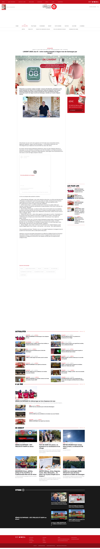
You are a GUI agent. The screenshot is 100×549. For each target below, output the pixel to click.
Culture (30, 542)
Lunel (53, 1)
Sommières (60, 1)
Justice (44, 540)
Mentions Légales (41, 545)
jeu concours (54, 268)
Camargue (39, 1)
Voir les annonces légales (59, 29)
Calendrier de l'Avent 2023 (26, 271)
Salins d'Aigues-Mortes (30, 268)
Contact (35, 545)
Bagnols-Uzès (22, 1)
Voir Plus (81, 331)
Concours (46, 268)
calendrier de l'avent (39, 271)
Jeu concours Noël (50, 271)
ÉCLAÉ (21, 268)
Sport (44, 539)
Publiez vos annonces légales (43, 29)
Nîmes (3, 1)
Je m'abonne (72, 110)
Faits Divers (31, 540)
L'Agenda (44, 542)
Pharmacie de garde (73, 29)
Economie (31, 539)
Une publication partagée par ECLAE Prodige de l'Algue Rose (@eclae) (35, 192)
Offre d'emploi (74, 537)
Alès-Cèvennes (11, 1)
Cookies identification (51, 545)
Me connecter (93, 6)
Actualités (50, 48)
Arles (46, 1)
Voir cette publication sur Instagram (27, 175)
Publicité (30, 29)
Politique (44, 537)
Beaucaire (31, 1)
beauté (39, 268)
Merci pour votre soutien (61, 545)
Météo (23, 29)
